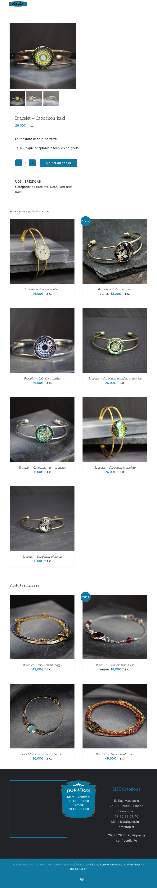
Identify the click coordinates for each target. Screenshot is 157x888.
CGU (111, 835)
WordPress (134, 864)
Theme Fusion (78, 868)
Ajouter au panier (58, 163)
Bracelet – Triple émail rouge (115, 754)
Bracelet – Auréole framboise (115, 665)
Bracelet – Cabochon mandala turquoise (114, 378)
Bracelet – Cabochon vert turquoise (42, 467)
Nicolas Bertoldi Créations (106, 864)
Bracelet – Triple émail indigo (42, 665)
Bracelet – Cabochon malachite (114, 467)
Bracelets (41, 187)
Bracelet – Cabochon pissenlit (42, 556)
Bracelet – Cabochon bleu (115, 289)
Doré (53, 187)
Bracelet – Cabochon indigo (42, 378)
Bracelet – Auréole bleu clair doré (42, 754)
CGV (121, 835)
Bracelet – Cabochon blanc (42, 289)
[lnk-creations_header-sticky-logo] (18, 3)
